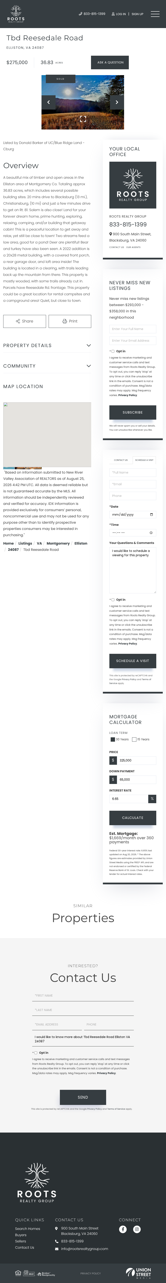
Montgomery (58, 543)
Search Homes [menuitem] (27, 1228)
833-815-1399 (94, 14)
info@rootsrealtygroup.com (84, 1248)
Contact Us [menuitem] (24, 1247)
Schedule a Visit (144, 460)
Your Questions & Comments (131, 543)
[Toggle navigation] (155, 14)
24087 (13, 549)
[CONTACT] (110, 62)
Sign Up (137, 14)
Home (8, 543)
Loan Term (118, 733)
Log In (120, 14)
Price (113, 752)
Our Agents (133, 247)
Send (83, 1097)
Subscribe (133, 412)
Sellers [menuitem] (20, 1241)
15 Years (143, 739)
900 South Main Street (80, 1231)
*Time (114, 525)
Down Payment (122, 771)
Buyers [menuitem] (20, 1234)
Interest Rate (120, 790)
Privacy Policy (127, 395)
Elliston (81, 543)
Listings (25, 543)
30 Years (122, 739)
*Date (113, 506)
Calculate (133, 817)
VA (39, 543)
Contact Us (116, 247)
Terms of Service (116, 1109)
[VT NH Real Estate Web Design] (138, 1273)
